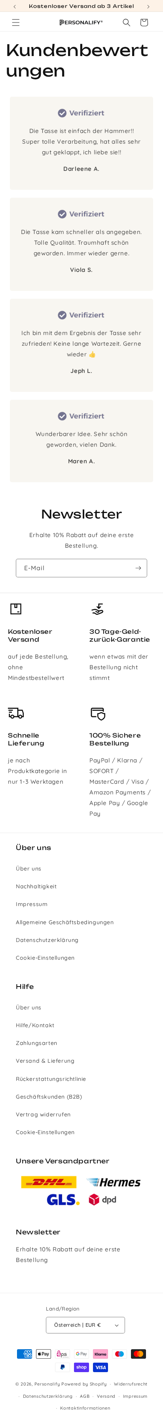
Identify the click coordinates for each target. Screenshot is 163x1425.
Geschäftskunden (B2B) (49, 1096)
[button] (16, 22)
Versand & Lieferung (45, 1060)
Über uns (29, 868)
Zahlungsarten (36, 1043)
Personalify (47, 1384)
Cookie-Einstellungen (45, 957)
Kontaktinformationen (85, 1408)
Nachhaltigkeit (36, 886)
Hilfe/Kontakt (35, 1025)
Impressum (31, 904)
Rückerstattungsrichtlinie (51, 1078)
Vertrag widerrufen (43, 1114)
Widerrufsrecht (131, 1384)
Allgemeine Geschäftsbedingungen (65, 922)
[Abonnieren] (138, 568)
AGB (84, 1396)
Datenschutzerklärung (47, 940)
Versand (106, 1396)
